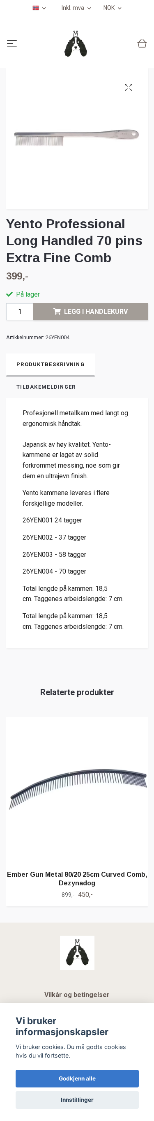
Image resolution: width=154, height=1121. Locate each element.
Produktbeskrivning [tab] (50, 364)
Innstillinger (77, 1099)
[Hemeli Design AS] (75, 44)
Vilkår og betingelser (77, 995)
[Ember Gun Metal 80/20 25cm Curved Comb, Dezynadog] (77, 790)
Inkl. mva (73, 8)
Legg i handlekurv (96, 311)
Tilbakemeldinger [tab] (46, 387)
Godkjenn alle (77, 1078)
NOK (109, 8)
